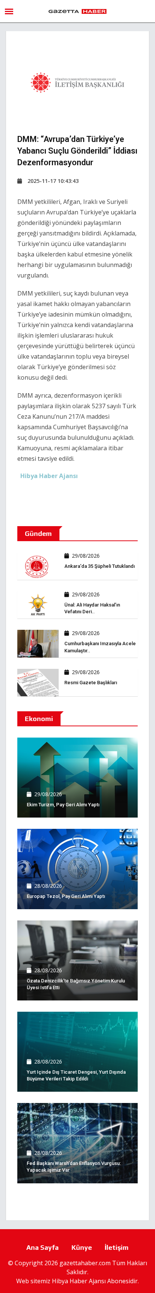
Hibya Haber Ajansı (79, 1281)
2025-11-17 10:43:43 (53, 180)
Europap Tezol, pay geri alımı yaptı (66, 896)
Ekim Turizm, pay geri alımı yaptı (63, 804)
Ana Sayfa (42, 1247)
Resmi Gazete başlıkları (90, 682)
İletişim (117, 1247)
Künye (81, 1247)
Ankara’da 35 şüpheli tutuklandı (99, 566)
